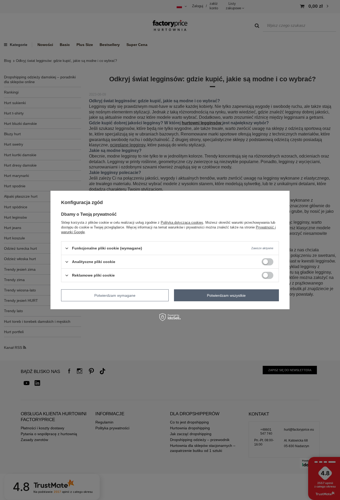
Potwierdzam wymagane (114, 295)
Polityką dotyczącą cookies (182, 222)
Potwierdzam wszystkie (226, 295)
